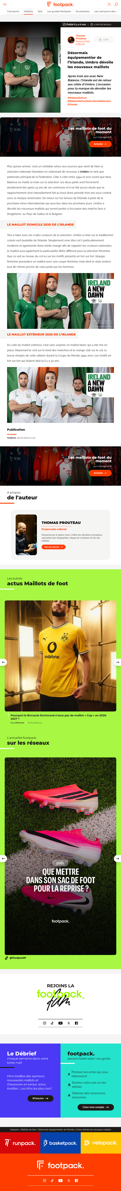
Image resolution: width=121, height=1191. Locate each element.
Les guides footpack (59, 11)
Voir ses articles (51, 547)
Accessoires (82, 11)
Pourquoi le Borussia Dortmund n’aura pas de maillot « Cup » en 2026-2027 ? (59, 717)
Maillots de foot (28, 1129)
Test (40, 11)
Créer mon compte (93, 1107)
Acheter (98, 144)
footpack (14, 1129)
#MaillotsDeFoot (77, 97)
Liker (106, 39)
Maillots (28, 11)
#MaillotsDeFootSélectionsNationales (89, 101)
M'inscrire (38, 1098)
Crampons (13, 11)
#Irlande (72, 104)
